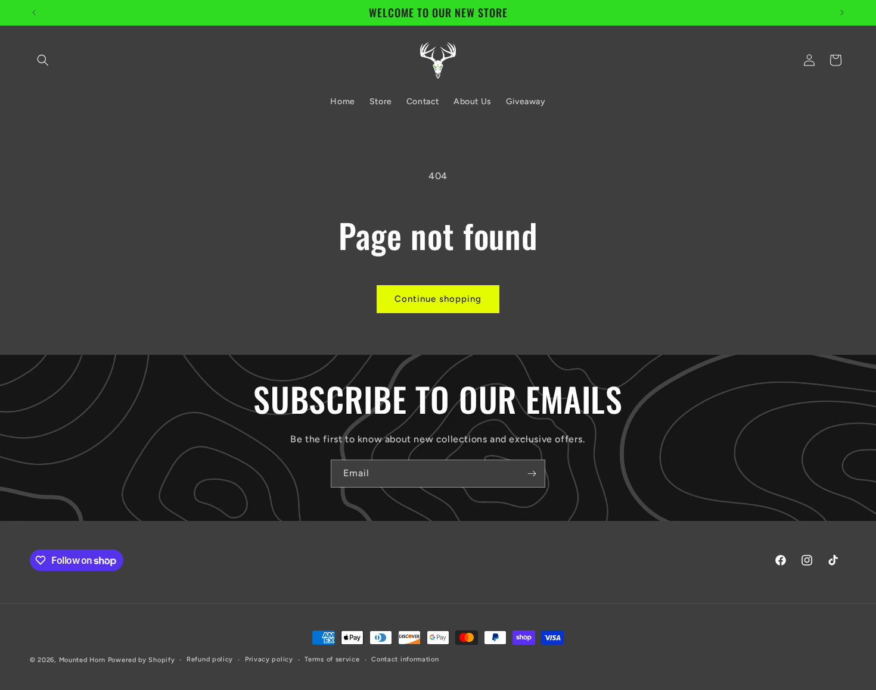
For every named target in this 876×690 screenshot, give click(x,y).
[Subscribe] (531, 474)
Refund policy (210, 659)
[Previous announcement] (34, 12)
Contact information (405, 659)
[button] (43, 60)
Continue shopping (438, 299)
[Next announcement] (842, 12)
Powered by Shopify (141, 660)
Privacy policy (269, 659)
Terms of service (332, 659)
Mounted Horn (83, 660)
